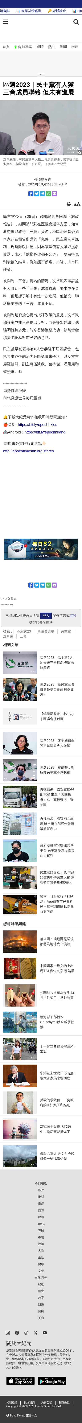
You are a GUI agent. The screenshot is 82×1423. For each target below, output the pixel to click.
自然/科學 (41, 1277)
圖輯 (41, 1311)
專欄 (41, 1230)
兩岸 (74, 47)
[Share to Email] (54, 193)
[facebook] (17, 1332)
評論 (41, 1244)
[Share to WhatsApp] (48, 193)
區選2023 (24, 631)
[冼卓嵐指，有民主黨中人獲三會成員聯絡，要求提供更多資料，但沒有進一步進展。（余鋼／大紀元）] (41, 127)
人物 (41, 1250)
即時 (40, 47)
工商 (41, 1318)
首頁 (6, 47)
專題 (41, 1237)
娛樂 (41, 1304)
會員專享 (25, 47)
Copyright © (14, 1406)
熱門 (51, 47)
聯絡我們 (29, 1402)
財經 (41, 1217)
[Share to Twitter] (36, 193)
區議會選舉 (45, 631)
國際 (41, 1210)
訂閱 (73, 615)
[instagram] (8, 1332)
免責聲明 (46, 1402)
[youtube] (45, 1332)
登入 (46, 615)
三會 (23, 636)
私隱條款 (64, 1402)
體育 (41, 1291)
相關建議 (11, 1402)
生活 (41, 1257)
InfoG (41, 1223)
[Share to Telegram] (42, 193)
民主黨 (66, 631)
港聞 (63, 47)
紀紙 (41, 1284)
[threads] (26, 1332)
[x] (35, 1332)
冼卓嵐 (8, 636)
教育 (41, 1297)
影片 (41, 1190)
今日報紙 (41, 1183)
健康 (41, 1264)
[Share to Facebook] (30, 193)
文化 (41, 1270)
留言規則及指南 (7, 605)
